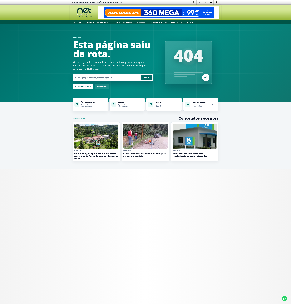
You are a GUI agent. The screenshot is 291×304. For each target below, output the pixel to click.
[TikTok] (216, 2)
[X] (205, 2)
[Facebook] (199, 2)
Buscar (146, 78)
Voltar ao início (84, 86)
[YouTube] (210, 2)
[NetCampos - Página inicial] (84, 12)
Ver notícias (102, 86)
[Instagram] (193, 2)
